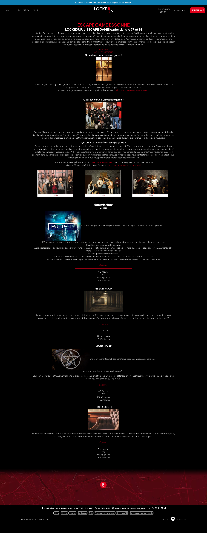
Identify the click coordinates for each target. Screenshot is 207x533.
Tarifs (37, 10)
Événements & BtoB (164, 10)
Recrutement (179, 10)
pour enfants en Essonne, (101, 162)
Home (57, 513)
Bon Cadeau (24, 10)
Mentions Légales (42, 519)
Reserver (72, 513)
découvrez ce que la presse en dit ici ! (132, 90)
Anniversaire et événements (104, 513)
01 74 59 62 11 (104, 508)
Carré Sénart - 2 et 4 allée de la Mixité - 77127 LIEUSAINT (68, 508)
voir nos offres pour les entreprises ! (125, 165)
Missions (8, 10)
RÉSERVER (103, 49)
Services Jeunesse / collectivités (141, 513)
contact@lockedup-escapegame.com (132, 508)
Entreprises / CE (122, 513)
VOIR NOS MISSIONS (103, 52)
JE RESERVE (197, 10)
